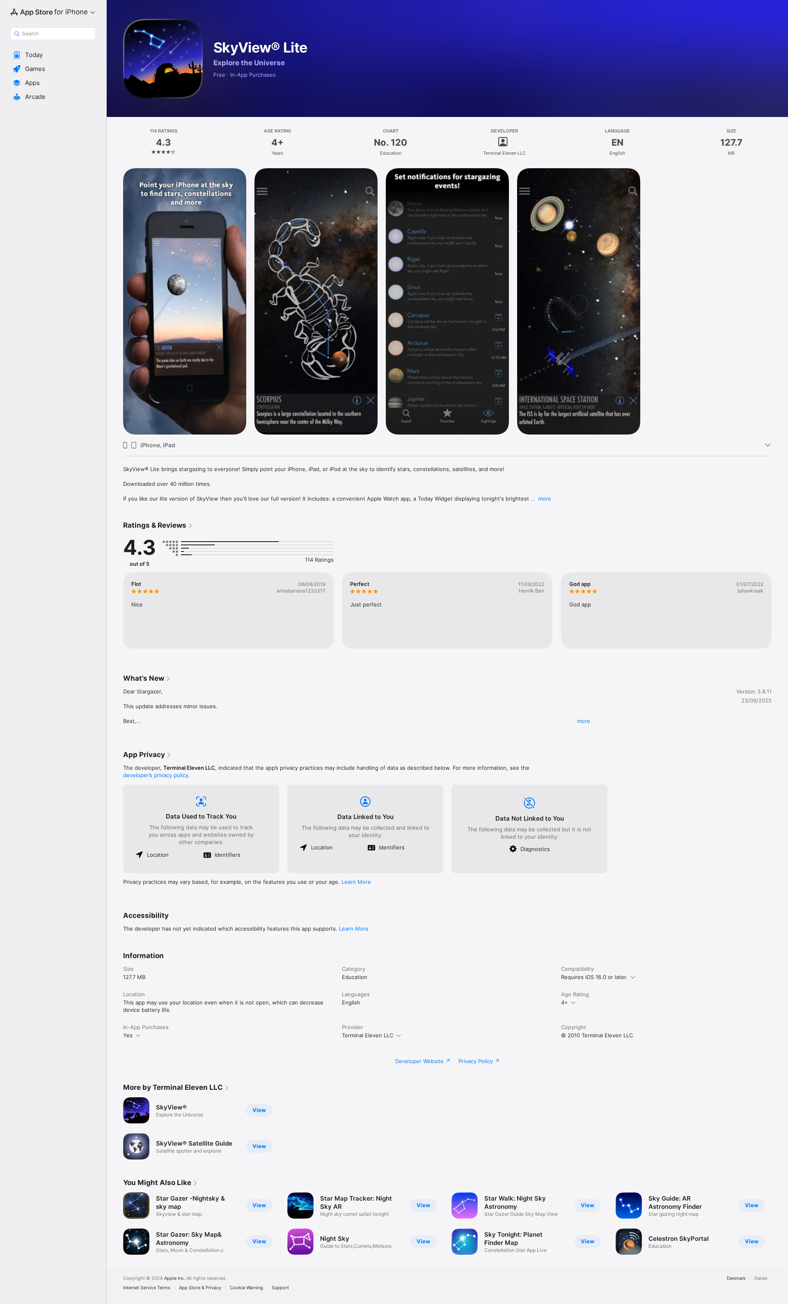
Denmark (736, 1278)
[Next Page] (780, 610)
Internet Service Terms (146, 1288)
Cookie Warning (246, 1288)
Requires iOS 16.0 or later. (594, 977)
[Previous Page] (115, 610)
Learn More (356, 881)
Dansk (760, 1278)
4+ (564, 1002)
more (544, 498)
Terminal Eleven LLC (367, 1035)
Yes (128, 1035)
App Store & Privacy (200, 1288)
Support (280, 1288)
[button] (53, 55)
